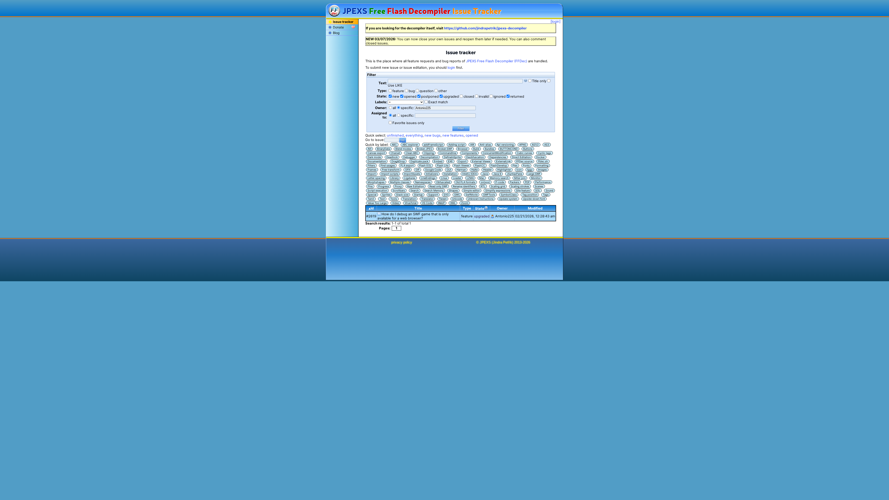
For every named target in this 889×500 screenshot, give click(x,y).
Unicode (457, 198)
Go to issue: (375, 140)
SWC (457, 194)
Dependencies (497, 157)
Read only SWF (438, 186)
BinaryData (383, 148)
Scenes (539, 186)
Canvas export (376, 153)
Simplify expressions (497, 190)
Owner (502, 208)
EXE (450, 161)
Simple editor (471, 190)
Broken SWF (445, 148)
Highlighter (504, 169)
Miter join (520, 178)
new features (453, 135)
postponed (430, 96)
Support (433, 194)
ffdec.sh (543, 161)
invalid (484, 96)
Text (382, 198)
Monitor (536, 178)
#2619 (371, 216)
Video (395, 203)
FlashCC (480, 165)
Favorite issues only (408, 123)
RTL (483, 186)
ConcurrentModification (497, 153)
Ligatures (409, 178)
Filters (371, 165)
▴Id (371, 208)
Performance (543, 182)
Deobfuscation (475, 157)
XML (453, 203)
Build (476, 148)
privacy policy (401, 242)
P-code (499, 182)
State (479, 208)
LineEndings (428, 178)
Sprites (386, 194)
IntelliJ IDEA (469, 173)
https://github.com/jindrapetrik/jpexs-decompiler (485, 28)
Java (485, 173)
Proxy (398, 186)
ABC (394, 144)
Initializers (432, 173)
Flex (515, 165)
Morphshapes (376, 182)
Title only (539, 81)
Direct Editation (521, 157)
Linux (444, 178)
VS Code (427, 203)
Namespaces (423, 182)
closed (468, 96)
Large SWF (534, 173)
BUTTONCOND (509, 148)
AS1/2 (535, 144)
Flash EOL (425, 165)
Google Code (433, 169)
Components (469, 153)
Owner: (381, 108)
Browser (463, 148)
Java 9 (497, 173)
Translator (427, 198)
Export (462, 161)
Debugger (409, 157)
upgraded (451, 96)
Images (542, 169)
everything (414, 135)
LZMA (470, 178)
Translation (409, 198)
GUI (449, 169)
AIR (472, 144)
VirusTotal (410, 203)
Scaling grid (498, 186)
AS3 (546, 144)
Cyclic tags (544, 153)
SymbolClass (509, 194)
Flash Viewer (461, 165)
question (426, 91)
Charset (395, 153)
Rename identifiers (464, 186)
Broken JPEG (424, 148)
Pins (370, 186)
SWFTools (489, 194)
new (395, 96)
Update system (508, 198)
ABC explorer (410, 144)
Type (467, 208)
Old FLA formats (465, 182)
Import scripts (389, 173)
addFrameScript (433, 144)
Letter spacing (376, 178)
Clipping (429, 153)
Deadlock (392, 157)
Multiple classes (400, 182)
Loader (457, 178)
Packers (514, 182)
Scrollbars (399, 190)
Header (487, 169)
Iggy (529, 169)
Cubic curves (524, 153)
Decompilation (429, 157)
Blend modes (403, 148)
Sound (549, 190)
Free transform (391, 169)
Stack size (402, 194)
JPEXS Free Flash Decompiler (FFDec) (496, 61)
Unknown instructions (481, 198)
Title (418, 208)
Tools (393, 198)
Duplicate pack (419, 161)
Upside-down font (534, 198)
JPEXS (485, 242)
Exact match (438, 102)
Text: (383, 83)
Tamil (371, 198)
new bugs (433, 135)
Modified (535, 208)
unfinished (395, 135)
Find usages (388, 165)
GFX (407, 169)
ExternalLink (503, 161)
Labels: (381, 102)
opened (410, 96)
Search (414, 190)
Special (372, 194)
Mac (481, 178)
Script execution (377, 190)
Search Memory (433, 190)
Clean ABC (412, 153)
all (394, 108)
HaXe (474, 169)
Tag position (529, 194)
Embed (438, 161)
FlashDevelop (499, 165)
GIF (417, 169)
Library (394, 178)
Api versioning (505, 144)
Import (372, 173)
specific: (407, 108)
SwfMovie (472, 194)
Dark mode (374, 157)
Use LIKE (395, 85)
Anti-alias (485, 144)
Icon (519, 169)
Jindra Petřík (502, 242)
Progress (383, 186)
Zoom (464, 203)
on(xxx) (485, 182)
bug (412, 91)
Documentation (377, 161)
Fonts (526, 165)
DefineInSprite (452, 157)
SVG (446, 194)
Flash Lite (442, 165)
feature (398, 91)
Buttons (527, 148)
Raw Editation (415, 186)
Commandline (447, 153)
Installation (450, 173)
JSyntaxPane (514, 173)
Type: (382, 91)
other (442, 91)
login (451, 68)
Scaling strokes (520, 186)
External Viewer (481, 161)
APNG (522, 144)
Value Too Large (377, 203)
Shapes (453, 190)
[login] (555, 21)
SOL (537, 190)
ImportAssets (412, 173)
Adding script (456, 144)
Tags (546, 194)
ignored (499, 96)
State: (382, 96)
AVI (369, 148)
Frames (372, 169)
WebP (441, 203)
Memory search (499, 178)
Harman (461, 169)
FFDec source (524, 161)
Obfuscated (443, 182)
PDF (527, 182)
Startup (418, 194)
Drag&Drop (398, 161)
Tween (443, 198)
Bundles (489, 148)
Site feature (523, 190)
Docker (540, 157)
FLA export (407, 165)
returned (517, 96)
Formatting (541, 165)
